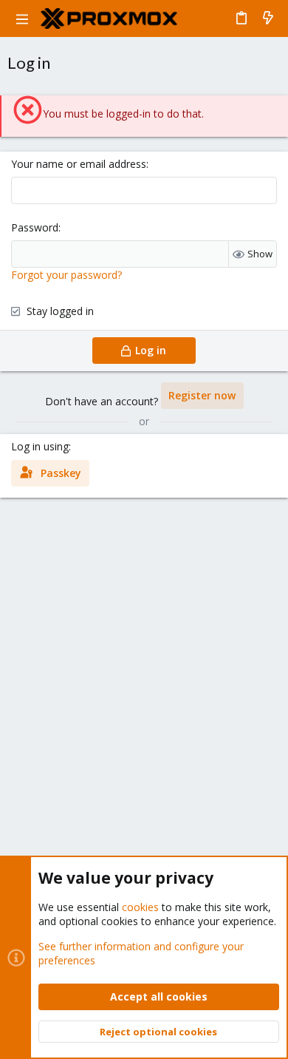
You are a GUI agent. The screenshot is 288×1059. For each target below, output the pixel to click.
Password (34, 227)
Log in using (40, 446)
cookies (140, 907)
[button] (22, 18)
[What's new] (268, 18)
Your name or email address (78, 164)
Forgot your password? (66, 275)
